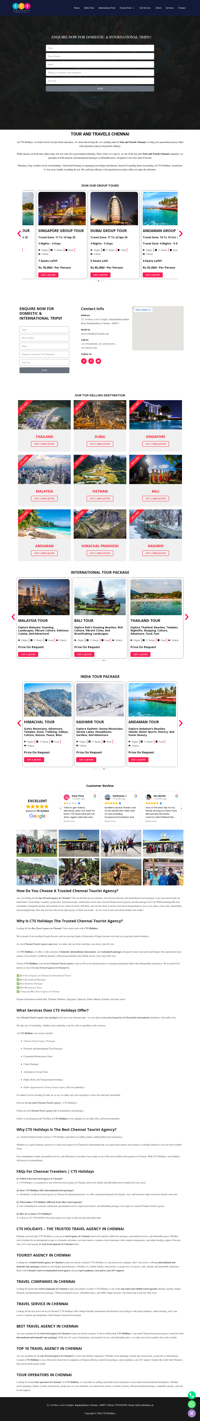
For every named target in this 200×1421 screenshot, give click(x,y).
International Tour (107, 7)
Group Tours (126, 7)
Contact (182, 7)
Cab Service (145, 7)
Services (170, 7)
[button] (133, 7)
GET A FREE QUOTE (44, 443)
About (158, 7)
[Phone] (192, 1395)
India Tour (89, 7)
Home (77, 7)
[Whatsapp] (192, 1404)
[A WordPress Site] (21, 7)
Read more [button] (69, 821)
